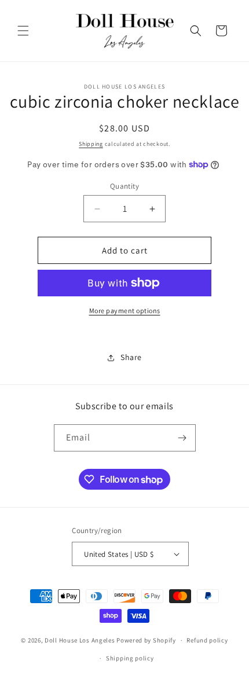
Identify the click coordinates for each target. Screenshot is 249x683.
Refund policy (207, 640)
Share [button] (131, 357)
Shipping (91, 144)
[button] (23, 30)
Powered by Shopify (146, 640)
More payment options (124, 310)
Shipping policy (130, 658)
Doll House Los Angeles (80, 640)
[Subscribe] (182, 437)
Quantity (124, 186)
